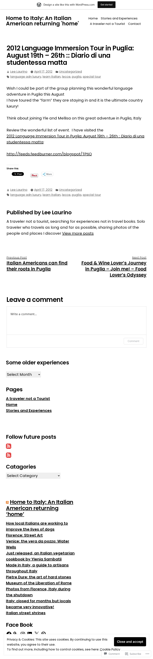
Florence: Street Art (24, 535)
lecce (66, 76)
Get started (107, 4)
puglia (76, 76)
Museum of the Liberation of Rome (39, 583)
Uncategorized (70, 71)
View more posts (78, 233)
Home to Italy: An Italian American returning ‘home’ (39, 508)
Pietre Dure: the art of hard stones (38, 577)
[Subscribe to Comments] (8, 454)
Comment (133, 341)
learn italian (52, 76)
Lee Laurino (18, 71)
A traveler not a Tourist (107, 24)
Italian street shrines (26, 613)
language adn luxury (25, 76)
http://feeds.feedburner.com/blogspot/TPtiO (49, 154)
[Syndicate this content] (7, 502)
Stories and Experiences (119, 18)
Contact (134, 24)
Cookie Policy (110, 649)
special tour (92, 76)
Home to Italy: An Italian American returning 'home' (42, 20)
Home (93, 18)
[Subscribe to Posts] (8, 445)
